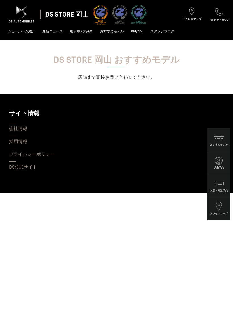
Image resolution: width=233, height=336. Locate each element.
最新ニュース (52, 31)
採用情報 (18, 141)
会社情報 (18, 128)
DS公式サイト (23, 167)
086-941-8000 (219, 19)
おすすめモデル (112, 31)
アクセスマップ (192, 19)
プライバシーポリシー (32, 154)
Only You (137, 31)
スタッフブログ (162, 31)
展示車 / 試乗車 (81, 31)
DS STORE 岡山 (67, 14)
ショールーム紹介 (21, 31)
